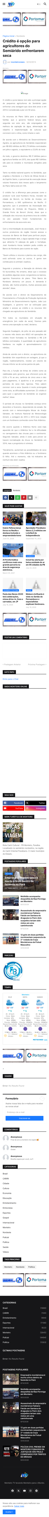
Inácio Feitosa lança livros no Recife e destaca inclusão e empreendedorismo (12, 532)
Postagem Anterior (12, 664)
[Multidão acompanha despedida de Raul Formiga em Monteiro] (11, 900)
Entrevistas (8, 1208)
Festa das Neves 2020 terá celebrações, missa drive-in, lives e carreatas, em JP (13, 598)
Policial (6, 1237)
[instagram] (30, 1490)
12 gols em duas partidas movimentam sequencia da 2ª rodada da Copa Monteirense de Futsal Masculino (33, 940)
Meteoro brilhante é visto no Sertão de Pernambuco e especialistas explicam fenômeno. (35, 599)
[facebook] (12, 1490)
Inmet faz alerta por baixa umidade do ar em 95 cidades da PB (35, 562)
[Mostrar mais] (36, 497)
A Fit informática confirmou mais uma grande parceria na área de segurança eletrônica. (12, 565)
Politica (6, 1242)
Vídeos (6, 1252)
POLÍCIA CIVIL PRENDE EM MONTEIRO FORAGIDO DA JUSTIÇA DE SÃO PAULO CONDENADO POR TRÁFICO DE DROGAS (33, 1452)
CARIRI (6, 1178)
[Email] (30, 497)
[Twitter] (11, 497)
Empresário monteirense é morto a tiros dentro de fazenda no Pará (33, 1377)
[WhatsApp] (17, 497)
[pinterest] (36, 1490)
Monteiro (6, 1227)
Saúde (5, 1247)
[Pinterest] (24, 497)
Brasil (5, 1173)
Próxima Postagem (36, 664)
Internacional (8, 1222)
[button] (3, 4)
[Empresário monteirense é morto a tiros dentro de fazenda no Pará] (11, 1379)
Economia (7, 1193)
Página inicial (8, 36)
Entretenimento (9, 1203)
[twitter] (18, 1490)
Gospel (6, 1217)
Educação (7, 1198)
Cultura (6, 1188)
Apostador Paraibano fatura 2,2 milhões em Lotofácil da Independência (36, 532)
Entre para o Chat (10, 679)
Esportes (6, 1213)
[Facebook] (5, 497)
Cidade (6, 1183)
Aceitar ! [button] (9, 1512)
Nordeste (20, 36)
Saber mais (19, 1506)
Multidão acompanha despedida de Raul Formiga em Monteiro (33, 898)
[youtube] (24, 1490)
